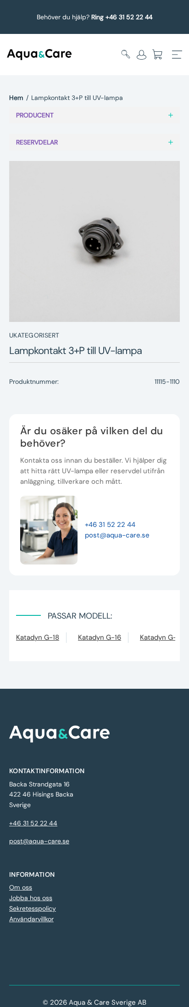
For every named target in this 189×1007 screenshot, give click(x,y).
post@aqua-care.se (117, 535)
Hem (16, 98)
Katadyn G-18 (37, 637)
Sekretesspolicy (32, 908)
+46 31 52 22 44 (110, 524)
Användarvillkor (31, 919)
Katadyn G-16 (99, 637)
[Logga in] (141, 55)
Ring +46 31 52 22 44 (121, 17)
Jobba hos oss (30, 898)
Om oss (20, 887)
